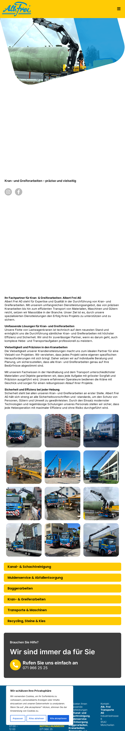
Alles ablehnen (36, 718)
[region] (39, 705)
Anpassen (18, 718)
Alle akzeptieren (58, 718)
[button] (119, 9)
